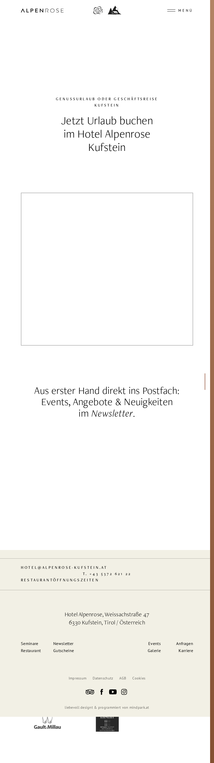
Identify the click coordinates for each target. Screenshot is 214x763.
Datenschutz (103, 678)
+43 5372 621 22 (110, 574)
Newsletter (112, 414)
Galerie (154, 650)
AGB (122, 678)
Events (154, 643)
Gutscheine (63, 650)
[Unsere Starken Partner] (47, 722)
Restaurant (31, 650)
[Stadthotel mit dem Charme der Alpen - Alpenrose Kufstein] (90, 693)
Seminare (29, 643)
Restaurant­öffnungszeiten (60, 580)
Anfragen (184, 643)
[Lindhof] (114, 13)
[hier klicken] (204, 381)
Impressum (78, 678)
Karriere (186, 650)
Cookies (138, 678)
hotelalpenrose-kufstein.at (64, 568)
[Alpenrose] (98, 13)
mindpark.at (139, 707)
